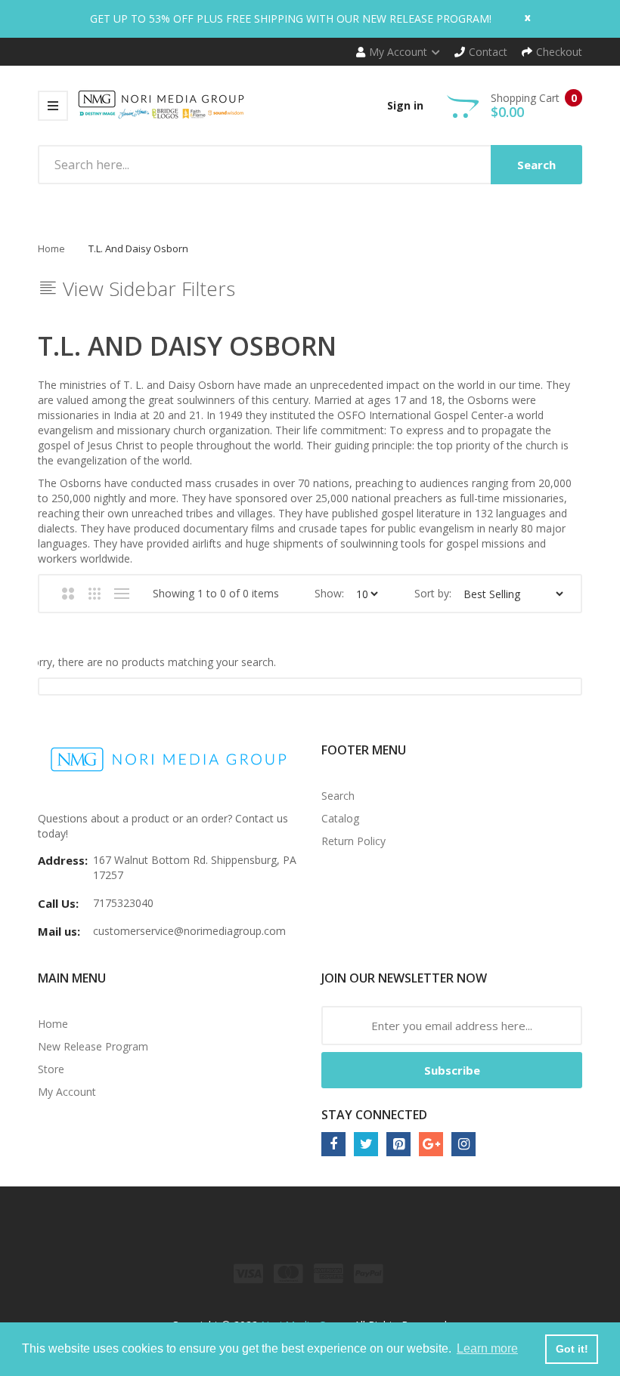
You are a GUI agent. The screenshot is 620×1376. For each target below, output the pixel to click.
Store (51, 1069)
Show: (329, 593)
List (121, 593)
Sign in (405, 105)
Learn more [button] (487, 1348)
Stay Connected (374, 1114)
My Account (67, 1091)
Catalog (340, 818)
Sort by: (432, 593)
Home (51, 248)
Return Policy (353, 841)
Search (338, 795)
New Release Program (93, 1046)
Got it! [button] (572, 1349)
